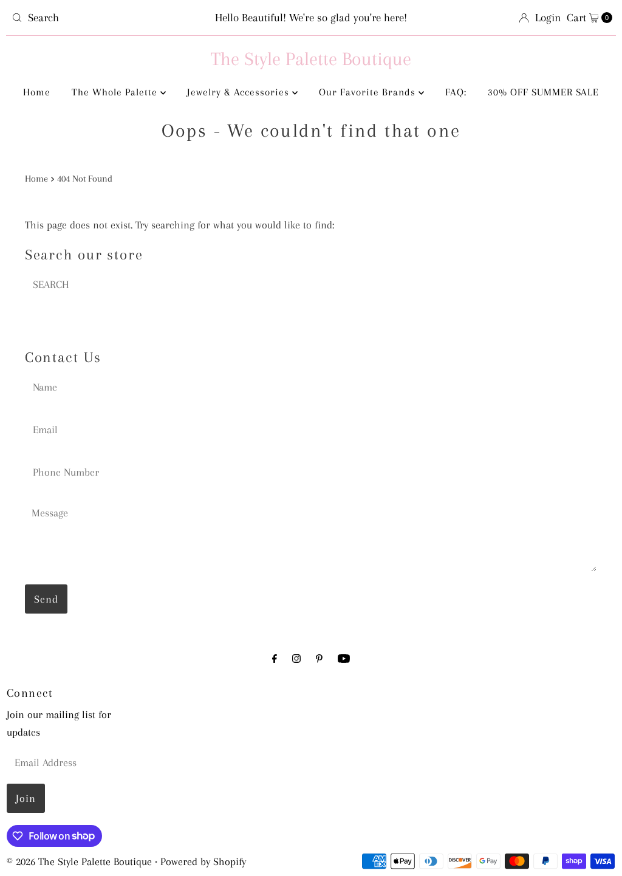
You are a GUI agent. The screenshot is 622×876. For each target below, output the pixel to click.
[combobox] (105, 17)
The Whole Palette (116, 92)
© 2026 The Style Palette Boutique (79, 861)
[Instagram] (296, 659)
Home (36, 92)
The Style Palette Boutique (311, 58)
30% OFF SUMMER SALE (543, 92)
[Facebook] (274, 659)
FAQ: (455, 92)
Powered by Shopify (203, 861)
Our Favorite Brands (369, 92)
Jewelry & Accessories (239, 92)
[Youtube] (344, 659)
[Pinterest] (319, 659)
